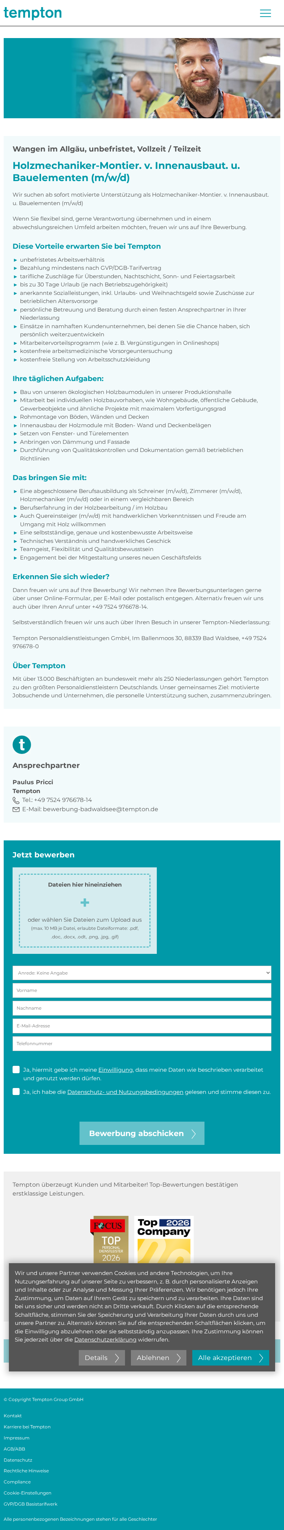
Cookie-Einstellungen (27, 1493)
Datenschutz (18, 1460)
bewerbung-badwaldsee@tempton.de (100, 809)
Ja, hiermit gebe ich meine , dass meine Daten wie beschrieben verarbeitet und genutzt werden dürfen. (143, 1074)
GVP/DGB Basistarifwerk (30, 1504)
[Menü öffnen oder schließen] (265, 13)
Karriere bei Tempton (27, 1426)
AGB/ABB (14, 1449)
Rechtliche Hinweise (26, 1470)
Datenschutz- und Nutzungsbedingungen (125, 1091)
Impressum (17, 1438)
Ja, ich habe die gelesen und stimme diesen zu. (147, 1091)
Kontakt (13, 1415)
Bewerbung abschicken (136, 1133)
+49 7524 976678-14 (63, 799)
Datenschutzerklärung (105, 1339)
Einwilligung (115, 1069)
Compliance (17, 1482)
